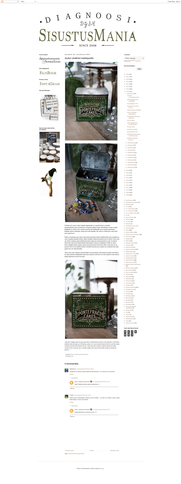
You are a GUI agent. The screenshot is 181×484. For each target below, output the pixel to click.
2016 (127, 175)
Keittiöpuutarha (130, 243)
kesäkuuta (130, 155)
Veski (127, 321)
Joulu (72, 356)
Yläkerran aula (130, 323)
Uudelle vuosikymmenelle (133, 96)
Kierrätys (128, 245)
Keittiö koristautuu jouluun (132, 138)
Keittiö (127, 241)
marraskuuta (131, 143)
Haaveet (128, 223)
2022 (127, 84)
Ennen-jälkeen (130, 217)
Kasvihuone (129, 236)
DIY (126, 215)
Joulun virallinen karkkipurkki (132, 113)
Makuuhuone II (130, 262)
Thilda (71, 395)
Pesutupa (128, 285)
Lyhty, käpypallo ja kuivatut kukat (132, 123)
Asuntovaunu (129, 200)
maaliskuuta (131, 162)
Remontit (128, 298)
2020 (127, 89)
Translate (138, 61)
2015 (127, 177)
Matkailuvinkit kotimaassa (133, 264)
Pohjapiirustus (130, 289)
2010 (127, 190)
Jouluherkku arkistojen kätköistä (133, 117)
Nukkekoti (128, 278)
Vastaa (71, 374)
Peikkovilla (73, 369)
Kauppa (128, 238)
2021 (127, 86)
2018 (127, 170)
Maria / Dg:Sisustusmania (82, 381)
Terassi (128, 314)
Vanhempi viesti (114, 450)
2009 (127, 192)
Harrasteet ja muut (131, 226)
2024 (127, 79)
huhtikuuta (130, 160)
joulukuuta (130, 93)
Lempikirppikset (130, 258)
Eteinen (128, 219)
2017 (127, 173)
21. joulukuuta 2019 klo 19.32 (101, 409)
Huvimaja (128, 228)
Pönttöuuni (129, 296)
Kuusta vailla (131, 127)
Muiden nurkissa (130, 268)
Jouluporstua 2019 (132, 131)
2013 (127, 182)
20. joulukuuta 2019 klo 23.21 (82, 395)
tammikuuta (131, 167)
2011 (127, 187)
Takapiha (128, 310)
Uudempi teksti (69, 450)
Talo (127, 312)
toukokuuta (130, 157)
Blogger (102, 468)
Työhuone (128, 316)
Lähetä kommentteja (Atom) (76, 453)
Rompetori (128, 302)
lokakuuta (130, 145)
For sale (128, 221)
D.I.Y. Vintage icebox (131, 213)
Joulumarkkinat (130, 232)
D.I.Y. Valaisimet (130, 211)
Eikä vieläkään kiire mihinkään (132, 100)
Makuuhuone (129, 260)
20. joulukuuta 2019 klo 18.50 (85, 369)
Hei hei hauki (131, 120)
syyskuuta (130, 147)
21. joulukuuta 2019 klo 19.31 (101, 381)
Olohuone (128, 281)
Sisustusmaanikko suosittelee (131, 307)
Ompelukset (129, 283)
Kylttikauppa (129, 251)
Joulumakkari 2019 (132, 103)
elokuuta (130, 150)
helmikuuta (130, 165)
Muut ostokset (130, 272)
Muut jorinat (129, 270)
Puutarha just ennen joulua (133, 106)
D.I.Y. (127, 206)
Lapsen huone (130, 256)
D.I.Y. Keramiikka (130, 208)
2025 (127, 76)
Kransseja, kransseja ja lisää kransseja (133, 134)
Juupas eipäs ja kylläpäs (134, 110)
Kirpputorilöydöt (130, 249)
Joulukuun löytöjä (132, 129)
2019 (127, 91)
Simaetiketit (129, 304)
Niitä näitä (128, 276)
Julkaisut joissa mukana (132, 234)
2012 (127, 185)
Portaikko (128, 293)
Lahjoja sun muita (131, 253)
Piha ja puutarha (130, 287)
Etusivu (92, 450)
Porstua (128, 291)
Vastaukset (74, 378)
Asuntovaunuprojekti (131, 202)
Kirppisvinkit (129, 247)
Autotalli (128, 204)
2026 (127, 74)
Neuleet (128, 274)
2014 (127, 180)
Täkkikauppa (129, 318)
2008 (127, 195)
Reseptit (128, 300)
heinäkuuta (130, 152)
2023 (127, 81)
